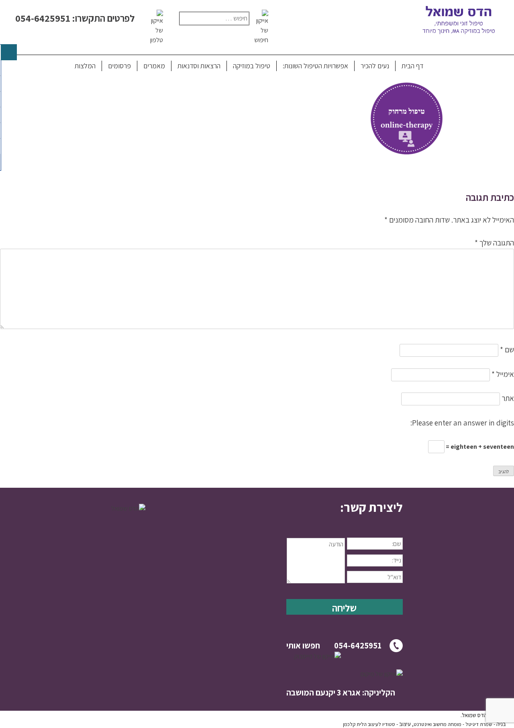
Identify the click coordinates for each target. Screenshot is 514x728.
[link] (409, 162)
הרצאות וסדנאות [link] (198, 65)
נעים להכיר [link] (375, 65)
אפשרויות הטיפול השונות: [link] (315, 65)
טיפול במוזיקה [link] (251, 65)
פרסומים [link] (119, 65)
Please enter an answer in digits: (462, 422)
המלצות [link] (85, 65)
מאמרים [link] (154, 65)
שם (507, 349)
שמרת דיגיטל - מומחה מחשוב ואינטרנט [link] (453, 724)
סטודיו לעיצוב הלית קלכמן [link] (369, 724)
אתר (508, 398)
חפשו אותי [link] (303, 645)
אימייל (503, 374)
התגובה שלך (494, 242)
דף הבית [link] (412, 65)
